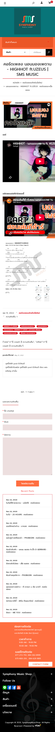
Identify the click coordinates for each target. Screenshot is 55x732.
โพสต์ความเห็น (27, 483)
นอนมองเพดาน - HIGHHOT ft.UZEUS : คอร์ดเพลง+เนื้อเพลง (22, 330)
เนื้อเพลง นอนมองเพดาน (28, 333)
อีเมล (6, 421)
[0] (49, 3)
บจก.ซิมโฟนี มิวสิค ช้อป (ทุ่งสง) (26, 633)
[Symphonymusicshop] (27, 22)
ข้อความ (7, 434)
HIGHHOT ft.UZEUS (10, 326)
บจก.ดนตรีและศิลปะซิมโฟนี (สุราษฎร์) (28, 629)
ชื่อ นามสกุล (9, 411)
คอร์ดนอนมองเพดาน (27, 326)
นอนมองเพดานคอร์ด (10, 333)
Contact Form (40, 664)
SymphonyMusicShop (31, 722)
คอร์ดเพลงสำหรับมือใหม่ (29, 313)
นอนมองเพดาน (42, 326)
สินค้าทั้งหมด (11, 42)
